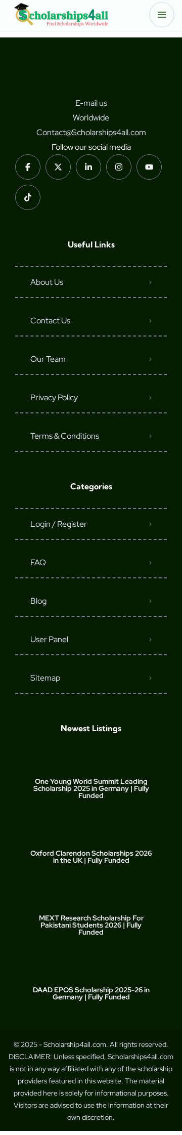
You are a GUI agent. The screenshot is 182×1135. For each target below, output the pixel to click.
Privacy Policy (54, 397)
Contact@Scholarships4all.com (91, 132)
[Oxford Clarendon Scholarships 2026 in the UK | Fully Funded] (91, 833)
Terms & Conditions (64, 436)
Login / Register (58, 524)
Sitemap (45, 677)
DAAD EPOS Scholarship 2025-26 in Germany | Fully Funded (91, 993)
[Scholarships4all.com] (61, 14)
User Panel (49, 639)
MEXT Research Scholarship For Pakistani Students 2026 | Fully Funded (91, 925)
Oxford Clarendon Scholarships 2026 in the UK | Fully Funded (91, 857)
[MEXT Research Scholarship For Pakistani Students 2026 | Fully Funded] (91, 898)
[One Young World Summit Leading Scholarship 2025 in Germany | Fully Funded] (91, 761)
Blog (38, 601)
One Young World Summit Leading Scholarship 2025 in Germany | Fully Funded (91, 788)
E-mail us (91, 103)
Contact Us (50, 320)
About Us (46, 282)
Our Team (48, 359)
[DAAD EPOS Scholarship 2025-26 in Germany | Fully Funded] (91, 969)
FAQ (38, 562)
